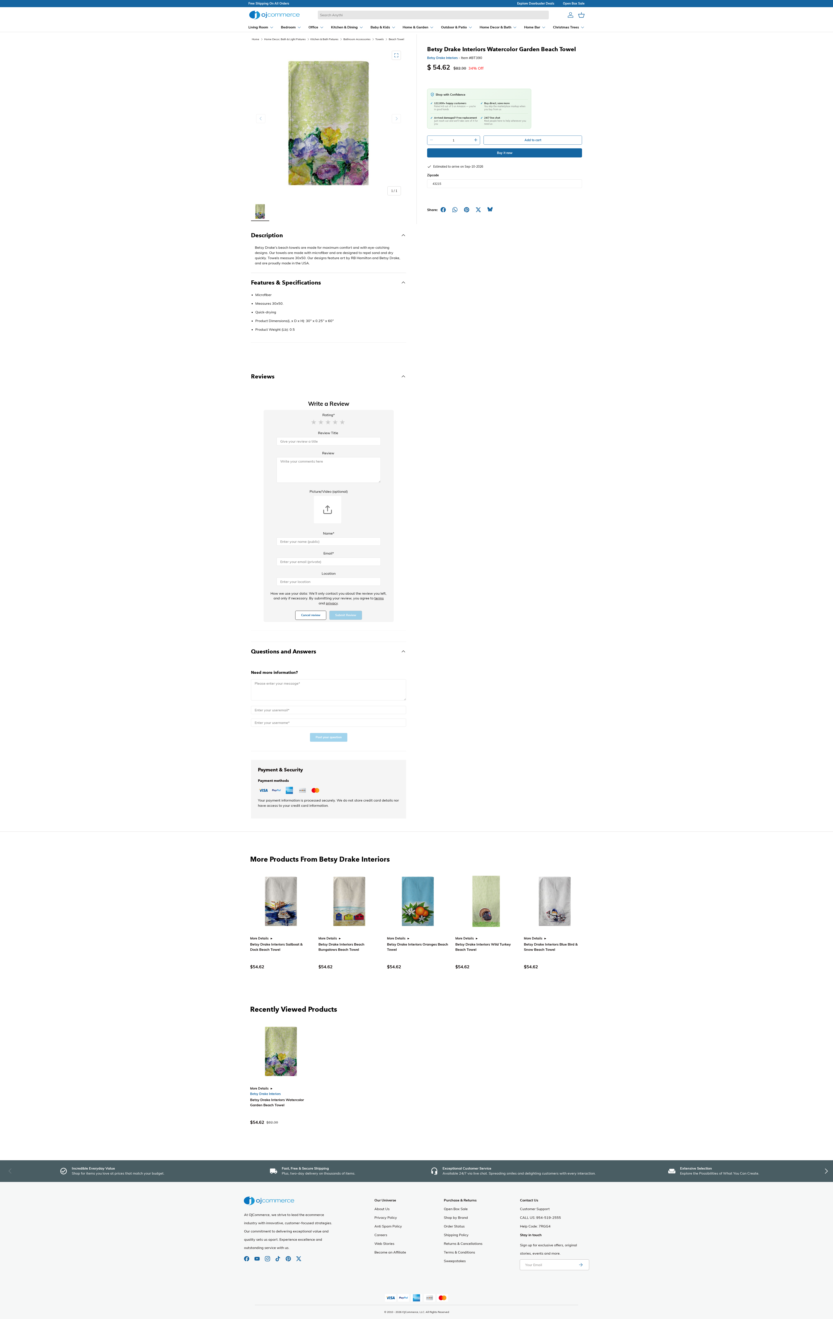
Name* (328, 533)
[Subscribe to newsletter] (580, 1265)
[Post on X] (478, 209)
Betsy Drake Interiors (442, 58)
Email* (328, 553)
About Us (382, 1209)
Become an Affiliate (390, 1252)
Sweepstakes (455, 1261)
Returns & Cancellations (463, 1243)
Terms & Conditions (459, 1252)
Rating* (328, 415)
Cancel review (310, 615)
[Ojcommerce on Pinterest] (289, 1256)
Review (328, 453)
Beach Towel (396, 39)
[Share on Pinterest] (466, 209)
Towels (379, 39)
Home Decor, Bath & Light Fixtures (285, 39)
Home (255, 39)
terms (379, 598)
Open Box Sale (456, 1209)
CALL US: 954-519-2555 (540, 1217)
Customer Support (535, 1209)
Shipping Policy (456, 1235)
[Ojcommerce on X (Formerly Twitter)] (298, 1256)
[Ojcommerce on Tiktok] (278, 1256)
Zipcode (433, 175)
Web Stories (384, 1243)
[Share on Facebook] (443, 209)
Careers (380, 1235)
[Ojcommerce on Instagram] (268, 1256)
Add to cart (533, 140)
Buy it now (504, 153)
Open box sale (574, 3)
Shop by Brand (456, 1217)
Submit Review (345, 615)
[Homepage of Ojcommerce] (274, 15)
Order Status (454, 1226)
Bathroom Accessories (357, 39)
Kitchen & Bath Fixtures (324, 39)
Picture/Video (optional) (329, 491)
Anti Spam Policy (388, 1226)
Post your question (329, 737)
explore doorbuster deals (535, 3)
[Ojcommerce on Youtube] (257, 1256)
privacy (332, 603)
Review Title (328, 433)
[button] (313, 421)
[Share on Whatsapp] (455, 209)
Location (329, 573)
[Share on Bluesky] (490, 209)
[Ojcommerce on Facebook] (247, 1256)
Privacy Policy (385, 1217)
